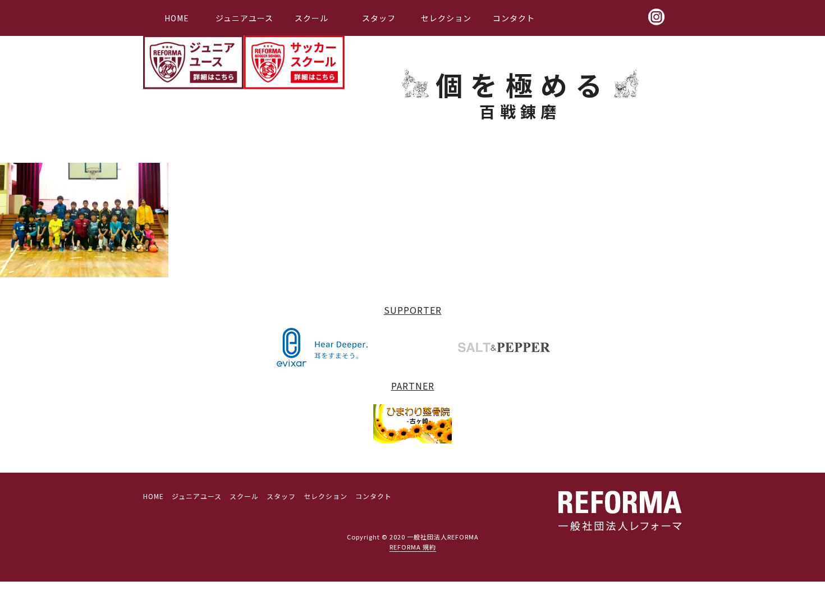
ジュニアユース (244, 18)
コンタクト (514, 18)
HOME (176, 18)
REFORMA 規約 (412, 546)
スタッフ (379, 18)
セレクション (446, 18)
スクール (311, 18)
